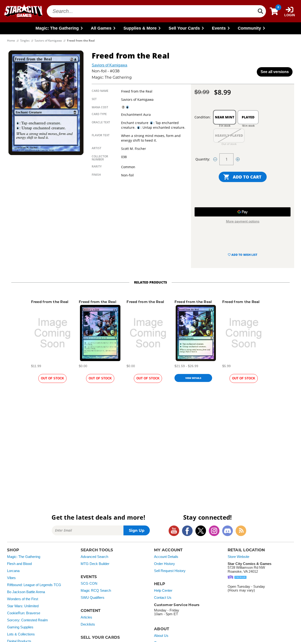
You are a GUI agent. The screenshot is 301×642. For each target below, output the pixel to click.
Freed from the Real (50, 302)
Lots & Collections (21, 634)
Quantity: (202, 159)
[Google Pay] (242, 212)
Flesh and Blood (19, 564)
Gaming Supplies (20, 627)
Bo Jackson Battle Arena (26, 592)
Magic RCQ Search (96, 590)
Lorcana (13, 571)
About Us (161, 636)
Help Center (163, 590)
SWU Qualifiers (92, 597)
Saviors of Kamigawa (109, 65)
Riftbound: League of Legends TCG (34, 585)
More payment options (242, 221)
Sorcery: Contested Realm (27, 620)
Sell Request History (170, 571)
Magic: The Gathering (23, 557)
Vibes (11, 578)
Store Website (238, 557)
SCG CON (89, 583)
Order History (164, 564)
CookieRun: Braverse (23, 613)
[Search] (260, 11)
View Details (193, 378)
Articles (86, 617)
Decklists (88, 624)
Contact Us (162, 597)
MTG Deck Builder (95, 564)
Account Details (166, 557)
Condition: (202, 117)
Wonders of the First (22, 599)
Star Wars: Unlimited (23, 606)
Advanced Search (94, 557)
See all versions (275, 72)
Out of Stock (52, 378)
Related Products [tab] (150, 282)
